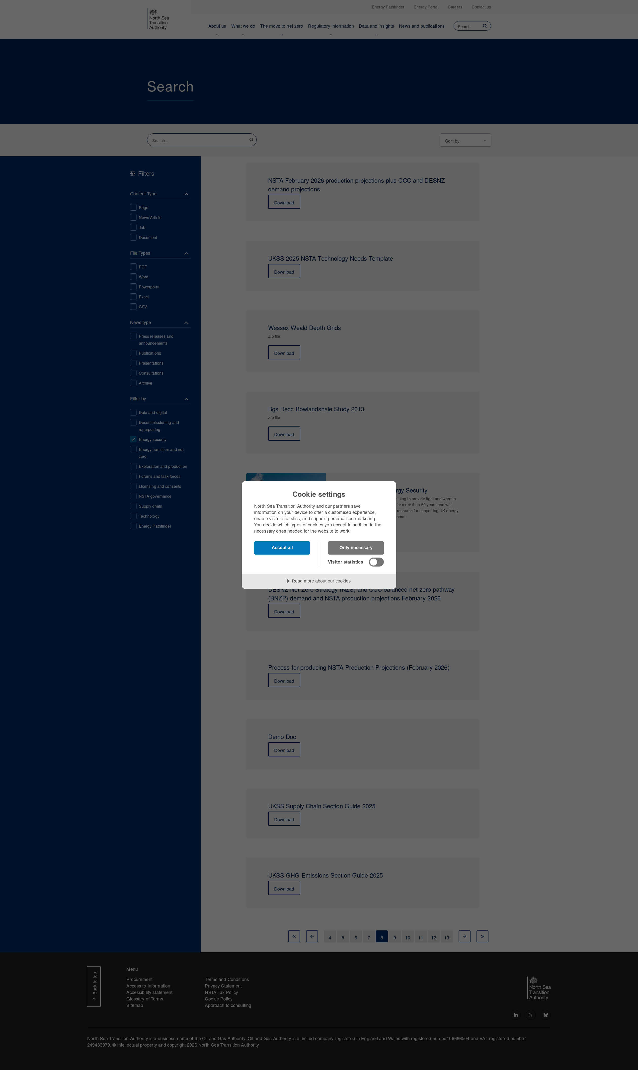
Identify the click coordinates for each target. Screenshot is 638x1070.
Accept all (282, 547)
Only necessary (356, 547)
